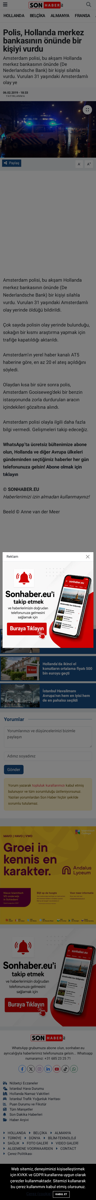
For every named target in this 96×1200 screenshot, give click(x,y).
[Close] (87, 557)
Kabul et (61, 1194)
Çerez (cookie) (39, 1193)
